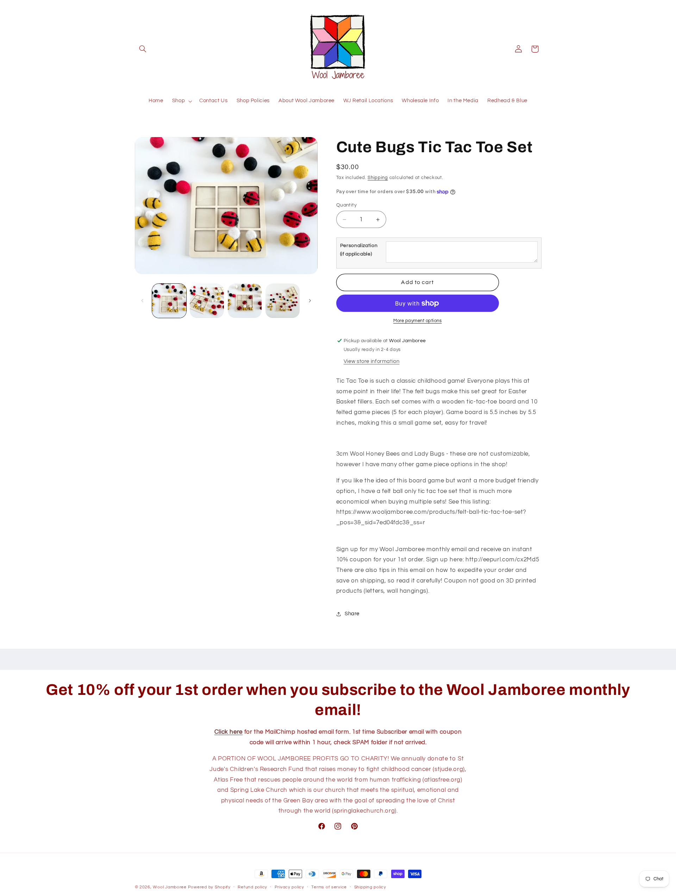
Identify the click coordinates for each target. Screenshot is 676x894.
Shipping (378, 177)
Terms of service (329, 887)
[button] (143, 49)
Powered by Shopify (209, 887)
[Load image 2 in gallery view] (207, 301)
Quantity (346, 205)
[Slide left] (142, 300)
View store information (372, 361)
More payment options (417, 321)
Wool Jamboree (170, 887)
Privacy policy (289, 887)
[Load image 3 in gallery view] (245, 301)
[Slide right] (310, 300)
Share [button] (352, 613)
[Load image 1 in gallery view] (169, 301)
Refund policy (252, 887)
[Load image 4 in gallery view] (282, 301)
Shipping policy (370, 887)
